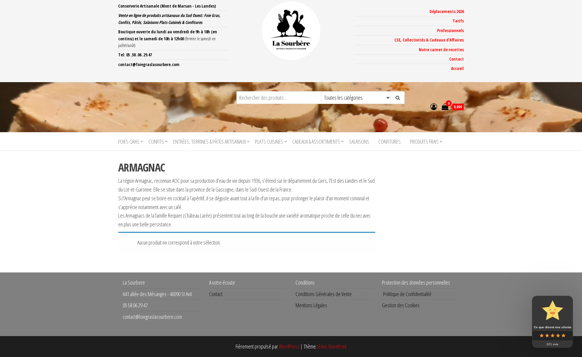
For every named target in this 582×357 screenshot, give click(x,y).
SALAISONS (359, 141)
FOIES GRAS (128, 141)
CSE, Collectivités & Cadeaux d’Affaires (429, 40)
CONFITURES (389, 141)
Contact (456, 59)
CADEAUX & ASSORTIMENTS (316, 141)
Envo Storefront (332, 346)
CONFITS (156, 141)
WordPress (289, 346)
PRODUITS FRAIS (424, 141)
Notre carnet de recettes (441, 49)
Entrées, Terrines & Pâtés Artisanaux (209, 141)
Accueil (457, 68)
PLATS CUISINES (269, 141)
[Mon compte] (433, 106)
